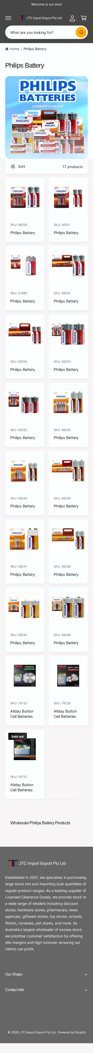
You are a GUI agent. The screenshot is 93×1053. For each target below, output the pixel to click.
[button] (8, 18)
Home (14, 49)
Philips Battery (35, 49)
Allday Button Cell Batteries (21, 714)
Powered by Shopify (72, 1032)
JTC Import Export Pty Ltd (37, 1032)
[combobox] (46, 32)
